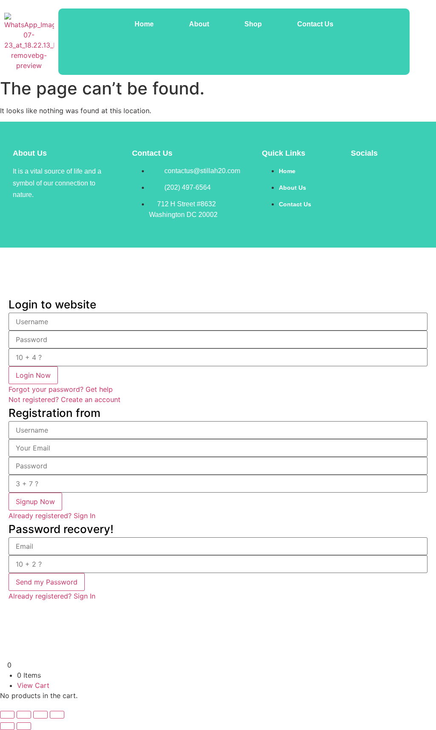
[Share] (40, 715)
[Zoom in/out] (7, 715)
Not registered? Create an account (64, 399)
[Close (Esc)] (57, 715)
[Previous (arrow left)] (7, 726)
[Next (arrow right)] (24, 726)
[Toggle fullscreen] (24, 715)
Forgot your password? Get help (61, 389)
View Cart (33, 685)
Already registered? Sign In (52, 515)
